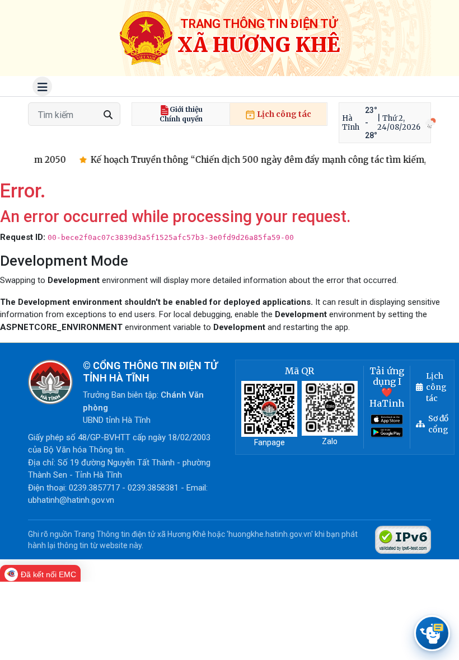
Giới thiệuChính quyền (181, 114)
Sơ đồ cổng (438, 424)
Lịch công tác (283, 114)
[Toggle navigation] (42, 86)
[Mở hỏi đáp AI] (432, 633)
